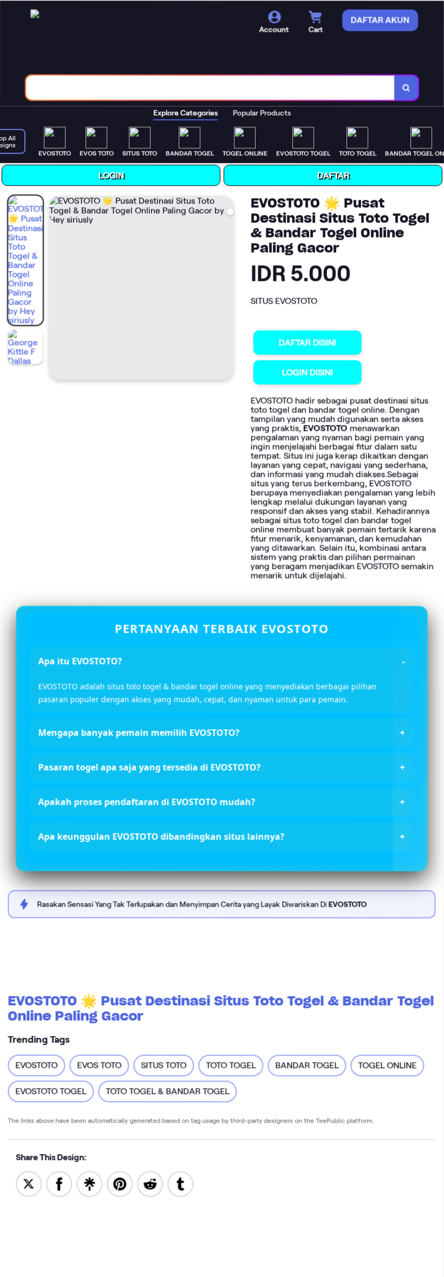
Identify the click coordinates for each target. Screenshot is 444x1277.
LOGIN (112, 174)
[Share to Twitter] (29, 1182)
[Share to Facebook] (60, 1182)
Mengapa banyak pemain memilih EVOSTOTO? (139, 731)
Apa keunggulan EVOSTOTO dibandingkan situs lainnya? (162, 835)
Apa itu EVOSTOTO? (81, 660)
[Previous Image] (59, 288)
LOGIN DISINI (308, 371)
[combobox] (211, 86)
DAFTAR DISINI (308, 341)
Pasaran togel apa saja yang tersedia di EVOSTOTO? (150, 766)
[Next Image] (225, 288)
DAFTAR (334, 174)
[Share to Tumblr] (181, 1182)
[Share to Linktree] (90, 1182)
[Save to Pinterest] (120, 1182)
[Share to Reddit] (151, 1182)
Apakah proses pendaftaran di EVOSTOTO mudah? (147, 801)
